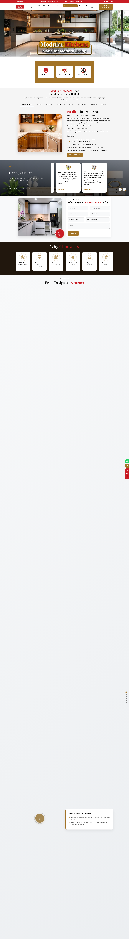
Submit (73, 233)
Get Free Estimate (74, 154)
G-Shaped (94, 104)
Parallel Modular (27, 104)
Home (27, 6)
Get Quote (127, 474)
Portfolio (81, 6)
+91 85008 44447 (21, 1)
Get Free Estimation (105, 6)
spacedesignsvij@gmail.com (74, 1)
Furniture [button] (58, 6)
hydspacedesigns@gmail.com (50, 1)
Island (71, 104)
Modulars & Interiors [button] (70, 6)
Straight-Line (61, 104)
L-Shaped (39, 104)
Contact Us (93, 6)
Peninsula (104, 104)
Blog (87, 6)
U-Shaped (49, 104)
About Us (32, 6)
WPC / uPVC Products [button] (45, 6)
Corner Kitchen (81, 104)
